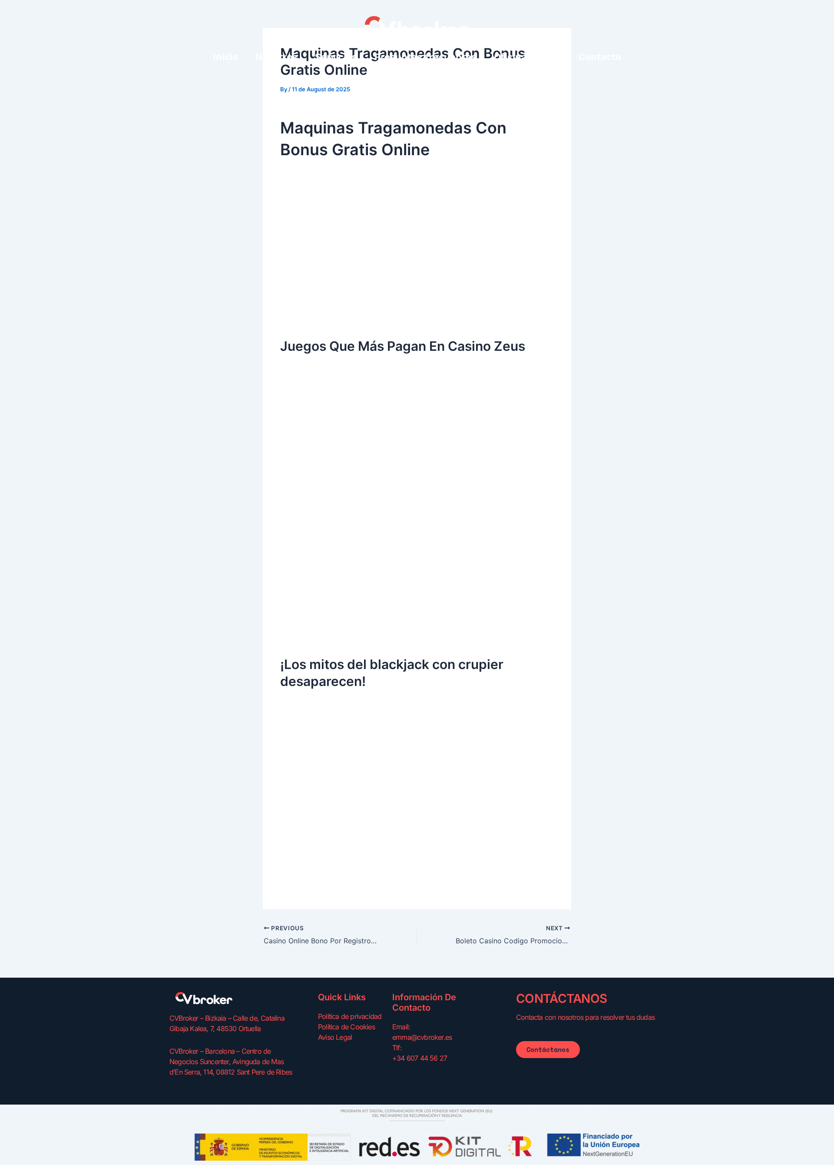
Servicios (336, 56)
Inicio (225, 56)
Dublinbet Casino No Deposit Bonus (339, 460)
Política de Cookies (346, 1026)
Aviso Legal (335, 1037)
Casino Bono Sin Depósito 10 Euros (338, 630)
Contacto (600, 56)
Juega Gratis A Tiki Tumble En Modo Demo (351, 539)
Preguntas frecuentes (425, 56)
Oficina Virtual (527, 56)
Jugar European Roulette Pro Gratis (338, 312)
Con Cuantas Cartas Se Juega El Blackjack (350, 806)
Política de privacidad (349, 1016)
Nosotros (276, 56)
